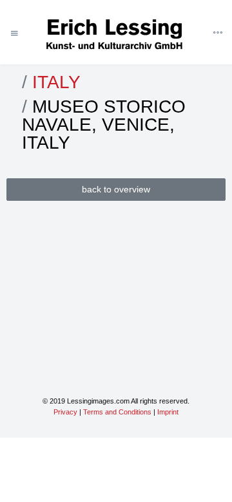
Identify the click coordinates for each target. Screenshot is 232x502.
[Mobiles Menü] (14, 33)
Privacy (65, 412)
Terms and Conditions (117, 412)
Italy (56, 82)
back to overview (116, 189)
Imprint (168, 412)
